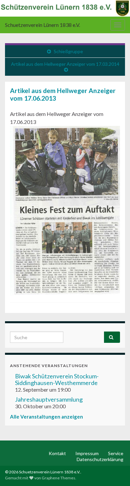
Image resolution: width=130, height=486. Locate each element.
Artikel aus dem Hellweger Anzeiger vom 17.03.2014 (65, 64)
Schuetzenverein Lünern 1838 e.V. (42, 25)
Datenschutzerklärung (100, 459)
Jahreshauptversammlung (49, 399)
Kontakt (57, 453)
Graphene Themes (58, 477)
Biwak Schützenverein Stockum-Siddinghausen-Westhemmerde (57, 379)
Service (115, 453)
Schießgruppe (68, 51)
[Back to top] (115, 471)
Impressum (87, 453)
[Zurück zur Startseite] (65, 8)
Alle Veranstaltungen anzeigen (46, 417)
